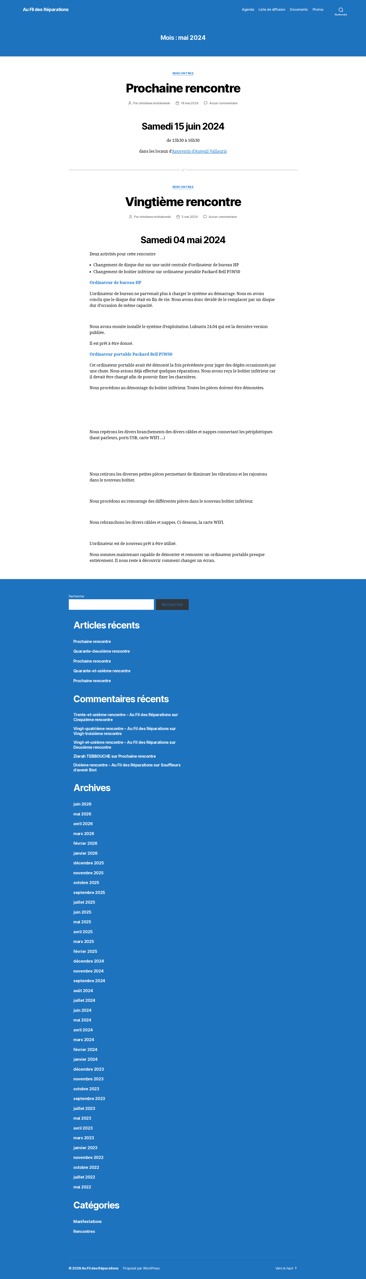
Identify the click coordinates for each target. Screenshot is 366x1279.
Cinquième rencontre (93, 719)
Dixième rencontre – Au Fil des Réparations (113, 765)
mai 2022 (82, 1187)
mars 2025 (83, 941)
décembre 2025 (88, 863)
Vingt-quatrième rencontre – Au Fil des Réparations (121, 728)
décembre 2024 (88, 961)
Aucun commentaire (223, 103)
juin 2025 (82, 912)
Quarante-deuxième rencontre (101, 651)
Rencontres (183, 73)
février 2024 (85, 1049)
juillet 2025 (84, 902)
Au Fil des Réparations (46, 9)
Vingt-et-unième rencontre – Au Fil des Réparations (121, 742)
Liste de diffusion (272, 9)
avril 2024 (83, 1030)
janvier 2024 (85, 1059)
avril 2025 (82, 931)
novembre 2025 (88, 873)
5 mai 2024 (189, 217)
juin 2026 (82, 804)
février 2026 (85, 843)
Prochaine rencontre (183, 88)
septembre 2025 (89, 892)
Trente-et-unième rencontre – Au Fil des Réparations (122, 714)
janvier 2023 (85, 1147)
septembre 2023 (89, 1098)
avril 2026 (83, 823)
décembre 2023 (88, 1069)
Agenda (248, 9)
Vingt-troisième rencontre (97, 733)
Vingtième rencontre (183, 201)
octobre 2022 (86, 1167)
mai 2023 (82, 1118)
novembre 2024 (88, 971)
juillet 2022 (84, 1177)
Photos (318, 9)
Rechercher (76, 596)
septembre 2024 (89, 980)
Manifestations (87, 1221)
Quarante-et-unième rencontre (101, 670)
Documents (299, 9)
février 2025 (85, 951)
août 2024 (83, 990)
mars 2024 (83, 1039)
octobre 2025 (86, 882)
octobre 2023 (86, 1088)
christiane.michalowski (154, 103)
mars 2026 (83, 833)
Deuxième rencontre (92, 747)
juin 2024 (82, 1010)
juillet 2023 (84, 1108)
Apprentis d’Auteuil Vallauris (199, 151)
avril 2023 (82, 1128)
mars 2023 (83, 1137)
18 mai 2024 (189, 103)
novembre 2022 (88, 1157)
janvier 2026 (85, 853)
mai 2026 (82, 814)
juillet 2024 (84, 1000)
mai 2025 (82, 922)
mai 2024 (82, 1020)
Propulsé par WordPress (141, 1268)
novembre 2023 (88, 1079)
